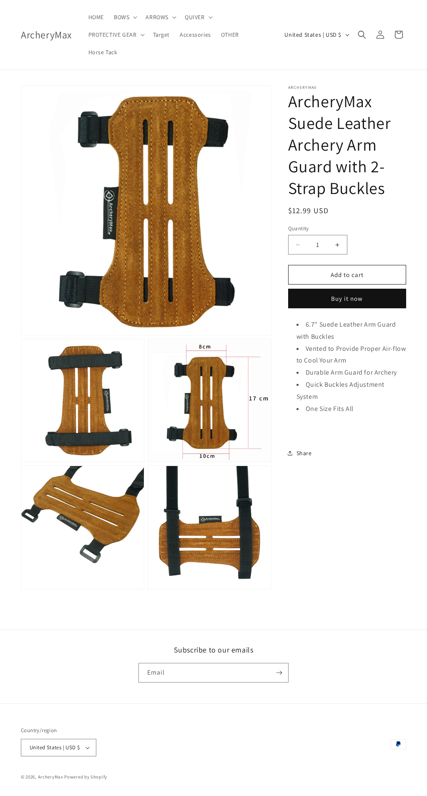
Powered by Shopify (85, 777)
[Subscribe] (279, 673)
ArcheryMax (50, 777)
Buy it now (347, 298)
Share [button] (304, 453)
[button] (125, 17)
